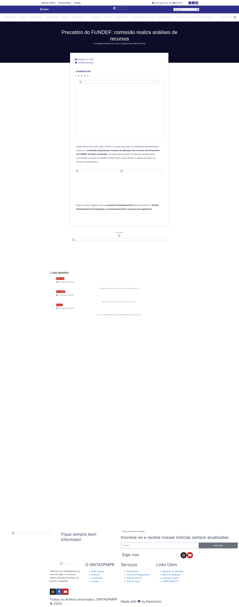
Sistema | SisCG (48, 3)
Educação (60, 291)
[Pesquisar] (197, 9)
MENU (46, 9)
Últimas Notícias (85, 62)
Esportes (60, 278)
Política (59, 305)
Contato (77, 3)
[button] (75, 75)
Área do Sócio (64, 3)
